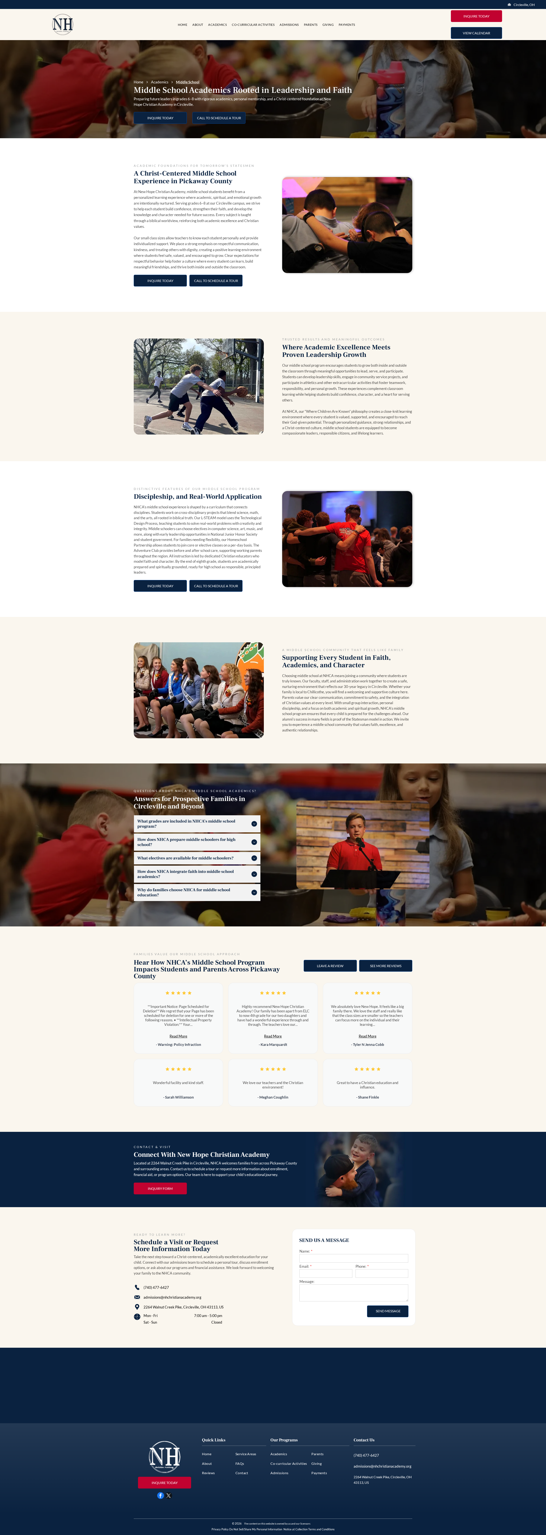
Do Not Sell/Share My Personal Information (255, 1529)
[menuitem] (182, 25)
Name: (304, 1251)
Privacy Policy (220, 1529)
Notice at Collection (295, 1529)
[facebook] (160, 1496)
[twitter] (168, 1496)
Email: (304, 1266)
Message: (306, 1281)
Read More (178, 1036)
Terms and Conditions (321, 1529)
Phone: (361, 1266)
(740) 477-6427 (156, 1287)
